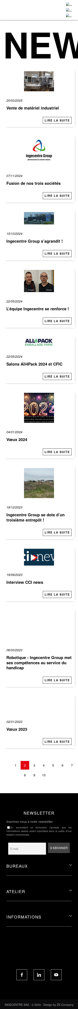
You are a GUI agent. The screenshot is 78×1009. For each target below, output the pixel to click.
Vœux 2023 (16, 729)
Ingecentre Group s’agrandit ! (34, 241)
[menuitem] (69, 4)
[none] (69, 9)
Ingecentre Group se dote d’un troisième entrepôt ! (35, 517)
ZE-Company (65, 1005)
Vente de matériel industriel (32, 108)
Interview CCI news (24, 582)
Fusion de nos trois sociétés (33, 183)
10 (44, 775)
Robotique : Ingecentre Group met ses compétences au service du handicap (39, 662)
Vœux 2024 (16, 439)
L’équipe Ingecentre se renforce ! (37, 309)
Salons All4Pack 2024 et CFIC (34, 364)
